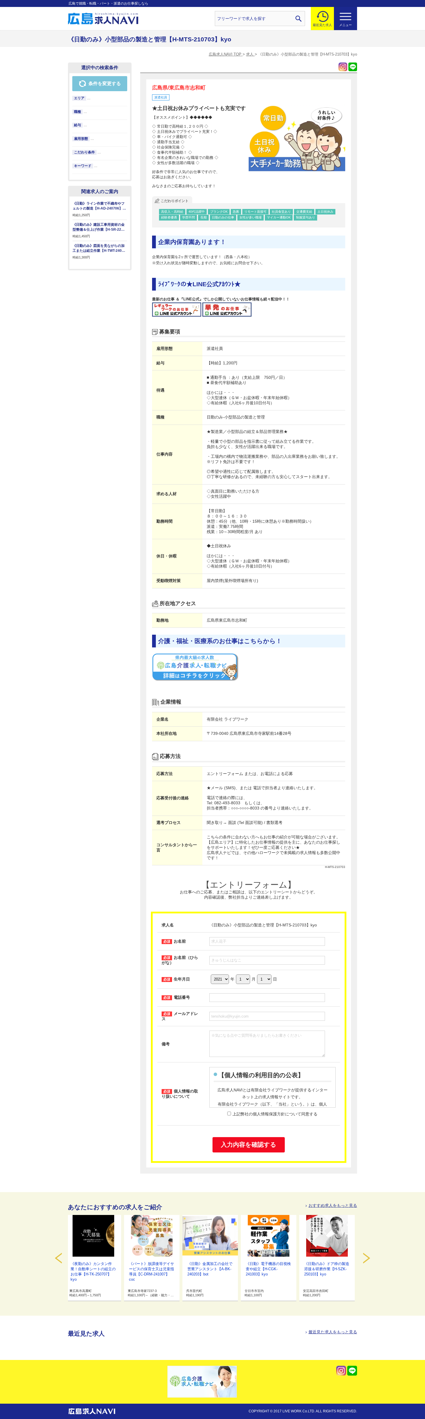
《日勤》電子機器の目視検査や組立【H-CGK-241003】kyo (268, 1269)
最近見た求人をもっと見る (332, 1332)
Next (366, 1258)
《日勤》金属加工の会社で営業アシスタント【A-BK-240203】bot (209, 1269)
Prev (58, 1258)
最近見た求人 (322, 25)
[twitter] (343, 67)
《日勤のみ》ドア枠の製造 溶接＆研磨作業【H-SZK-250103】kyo (326, 1269)
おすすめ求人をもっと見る (332, 1205)
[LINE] (352, 67)
